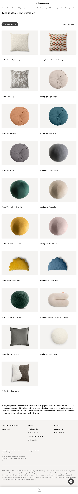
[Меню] (3, 3)
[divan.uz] (42, 3)
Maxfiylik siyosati (33, 451)
